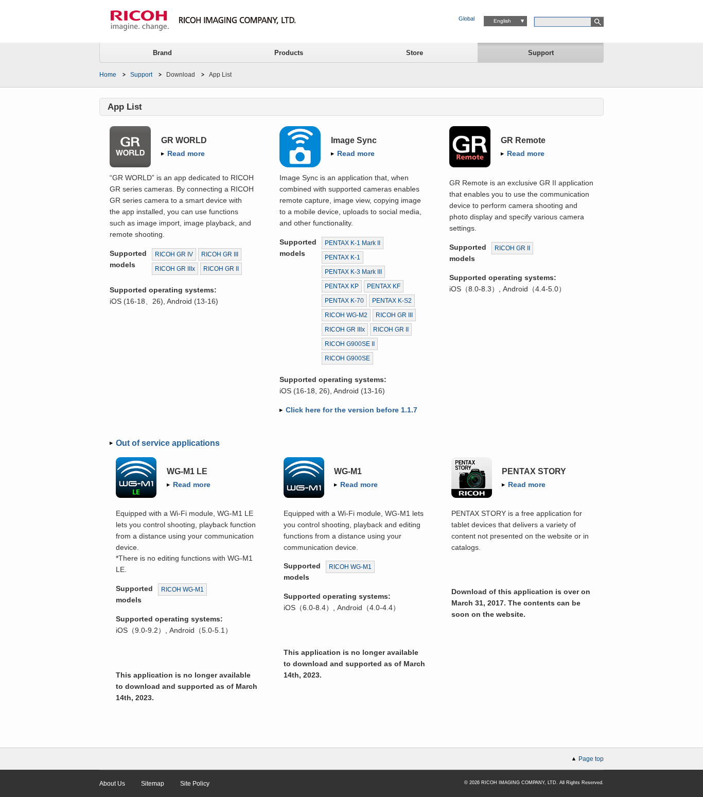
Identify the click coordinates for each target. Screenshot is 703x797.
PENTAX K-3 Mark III (353, 271)
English (502, 21)
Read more (186, 153)
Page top (591, 759)
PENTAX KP (342, 286)
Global (466, 18)
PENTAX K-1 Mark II (352, 243)
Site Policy (194, 783)
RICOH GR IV (174, 254)
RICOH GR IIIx (175, 268)
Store (414, 53)
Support (541, 53)
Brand (162, 53)
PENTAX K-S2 (392, 300)
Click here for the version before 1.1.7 (351, 410)
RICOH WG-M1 (182, 589)
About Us (112, 783)
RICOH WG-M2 (346, 315)
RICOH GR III (219, 254)
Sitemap (152, 783)
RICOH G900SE (347, 358)
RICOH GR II (221, 268)
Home (107, 74)
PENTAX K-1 (342, 257)
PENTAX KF (383, 286)
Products (288, 53)
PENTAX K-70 (344, 300)
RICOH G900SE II (350, 344)
